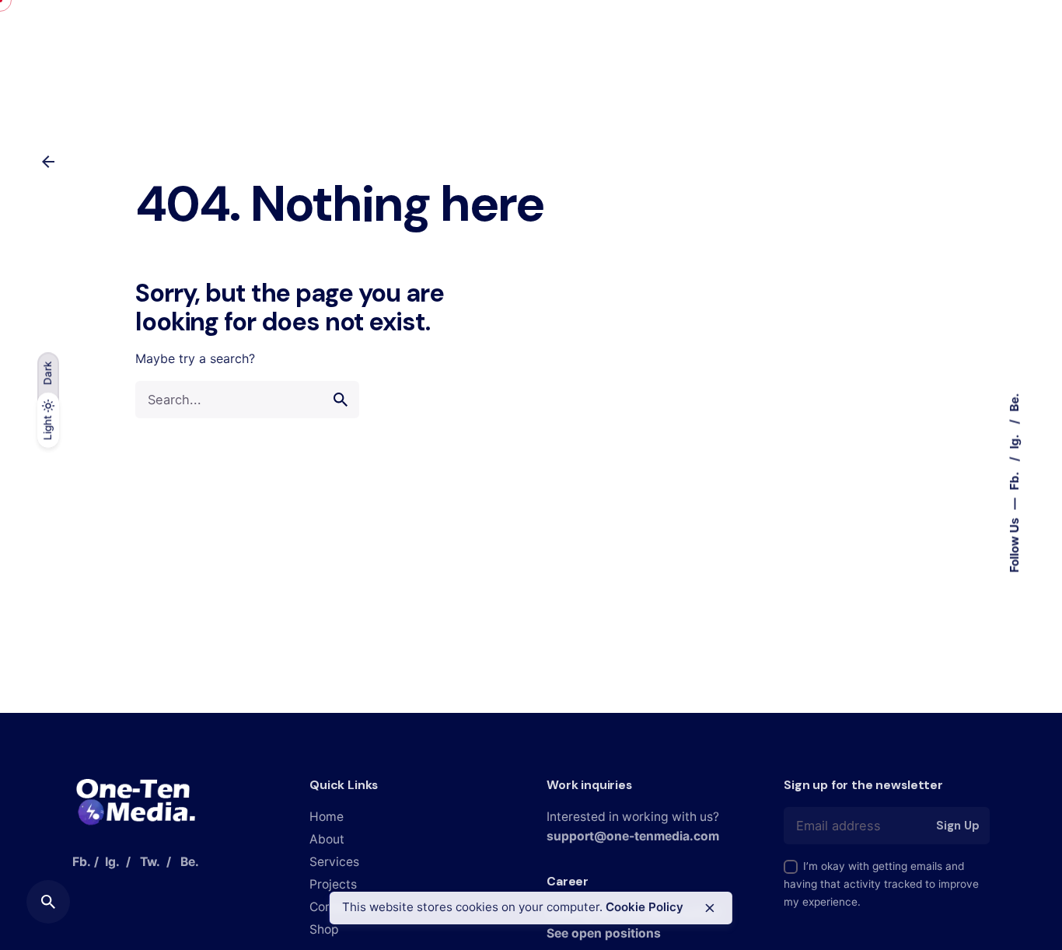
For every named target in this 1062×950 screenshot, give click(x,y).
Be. (1014, 402)
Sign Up (957, 825)
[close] (709, 908)
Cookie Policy (644, 906)
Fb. (1014, 480)
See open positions (604, 933)
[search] (340, 399)
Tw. (150, 861)
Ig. (1014, 440)
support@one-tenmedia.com (633, 836)
